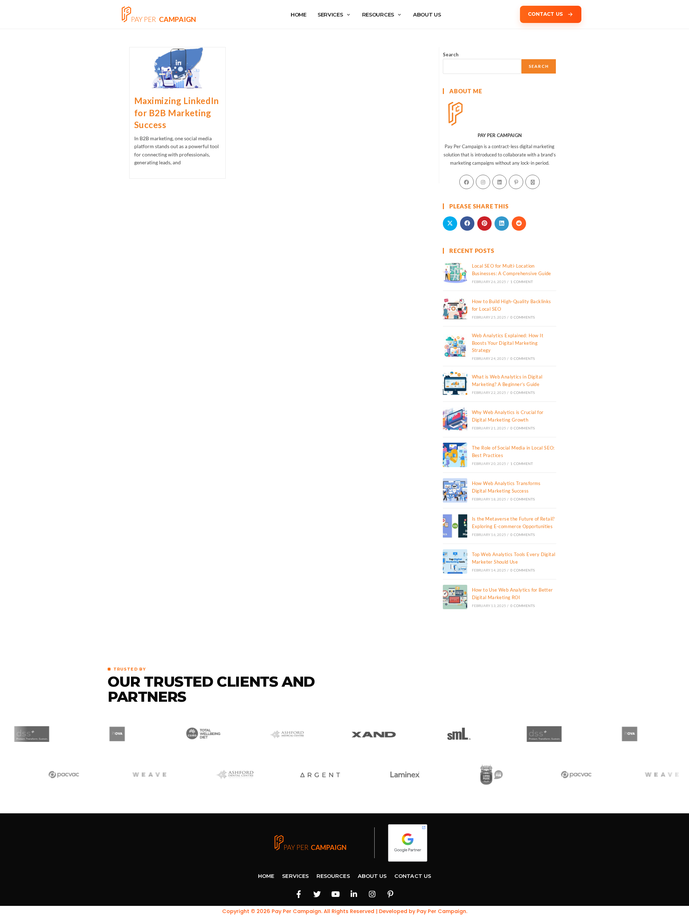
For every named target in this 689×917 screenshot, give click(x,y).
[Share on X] (450, 223)
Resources (378, 14)
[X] (532, 182)
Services (330, 14)
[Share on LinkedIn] (502, 223)
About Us (372, 876)
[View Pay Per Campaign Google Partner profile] (407, 843)
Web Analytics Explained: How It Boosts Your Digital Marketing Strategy (507, 343)
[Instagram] (483, 182)
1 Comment (521, 281)
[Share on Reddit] (519, 223)
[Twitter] (317, 894)
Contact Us (412, 876)
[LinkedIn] (499, 182)
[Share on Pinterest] (484, 223)
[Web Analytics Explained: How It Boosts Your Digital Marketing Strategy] (455, 346)
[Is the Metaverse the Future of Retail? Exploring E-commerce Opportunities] (455, 526)
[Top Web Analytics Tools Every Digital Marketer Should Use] (455, 561)
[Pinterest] (516, 182)
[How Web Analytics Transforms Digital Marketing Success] (455, 490)
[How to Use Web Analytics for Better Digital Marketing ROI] (455, 597)
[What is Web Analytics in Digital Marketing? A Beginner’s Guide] (455, 384)
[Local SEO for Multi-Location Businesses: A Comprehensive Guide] (455, 273)
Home (266, 876)
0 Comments (522, 317)
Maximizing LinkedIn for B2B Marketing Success (176, 112)
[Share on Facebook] (467, 223)
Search (451, 54)
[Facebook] (466, 182)
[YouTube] (336, 894)
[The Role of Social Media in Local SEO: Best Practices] (455, 455)
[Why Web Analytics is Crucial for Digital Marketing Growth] (455, 419)
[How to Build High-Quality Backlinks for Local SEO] (455, 308)
